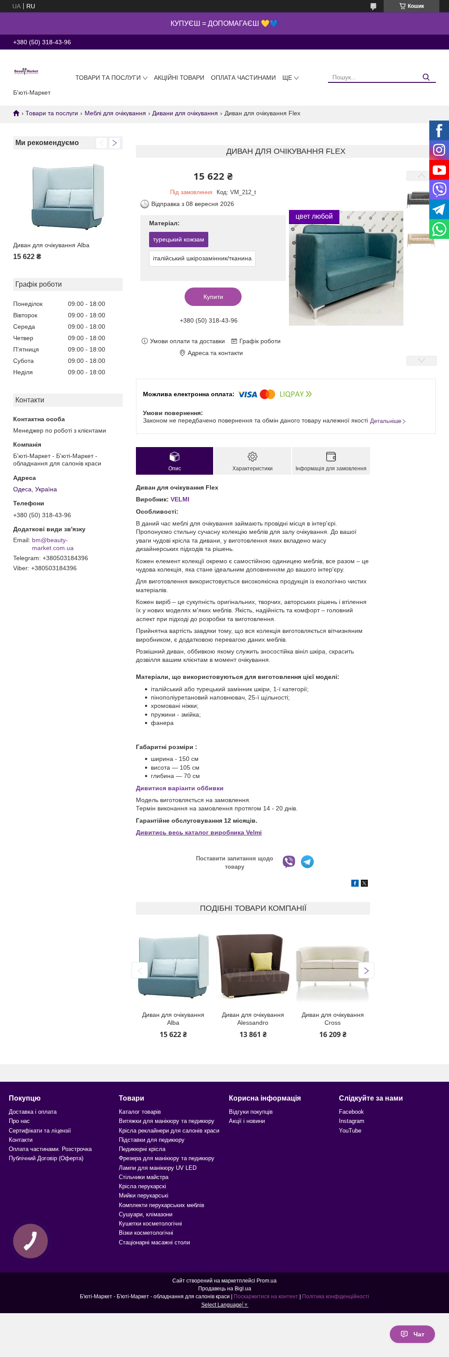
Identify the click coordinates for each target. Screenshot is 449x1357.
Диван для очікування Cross (333, 1018)
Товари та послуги (108, 77)
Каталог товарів (140, 1111)
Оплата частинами (243, 77)
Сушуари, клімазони (145, 1214)
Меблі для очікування (115, 113)
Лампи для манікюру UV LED (157, 1168)
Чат (418, 1334)
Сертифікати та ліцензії (40, 1130)
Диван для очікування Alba (51, 245)
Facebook (351, 1111)
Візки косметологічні (146, 1232)
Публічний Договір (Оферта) (46, 1158)
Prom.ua (267, 1281)
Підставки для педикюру (152, 1140)
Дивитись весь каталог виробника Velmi (199, 832)
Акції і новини (247, 1121)
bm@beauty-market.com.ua (53, 543)
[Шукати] (426, 77)
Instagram (351, 1121)
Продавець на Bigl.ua (224, 1289)
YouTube (350, 1130)
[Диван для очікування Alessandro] (253, 966)
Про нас (19, 1121)
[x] (364, 884)
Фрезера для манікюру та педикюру (166, 1158)
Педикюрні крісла (142, 1149)
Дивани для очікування (185, 113)
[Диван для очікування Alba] (68, 196)
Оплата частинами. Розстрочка (50, 1149)
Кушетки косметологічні (150, 1223)
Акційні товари (179, 77)
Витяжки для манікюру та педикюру (166, 1121)
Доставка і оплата (33, 1111)
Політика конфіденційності (335, 1296)
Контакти (20, 1140)
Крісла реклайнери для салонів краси (169, 1130)
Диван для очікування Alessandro (253, 1018)
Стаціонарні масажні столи (154, 1242)
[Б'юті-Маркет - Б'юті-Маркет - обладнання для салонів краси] (26, 71)
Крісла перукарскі (142, 1186)
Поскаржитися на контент (266, 1296)
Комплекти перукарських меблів (161, 1205)
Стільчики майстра (143, 1177)
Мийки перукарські (143, 1195)
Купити (213, 296)
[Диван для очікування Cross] (332, 966)
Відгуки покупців (251, 1111)
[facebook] (355, 884)
